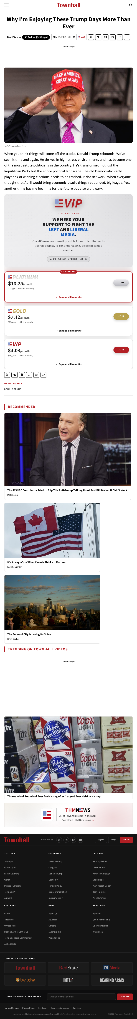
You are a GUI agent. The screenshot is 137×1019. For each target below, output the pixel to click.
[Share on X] (91, 37)
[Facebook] (73, 840)
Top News (8, 861)
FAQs (113, 839)
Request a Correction (60, 1008)
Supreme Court (56, 898)
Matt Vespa (14, 37)
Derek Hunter (99, 867)
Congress (53, 867)
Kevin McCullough (101, 873)
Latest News (10, 867)
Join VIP (126, 839)
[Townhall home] (16, 839)
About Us (53, 913)
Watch (7, 879)
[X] (59, 840)
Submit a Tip (55, 931)
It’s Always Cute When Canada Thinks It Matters (36, 562)
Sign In (101, 839)
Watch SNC (98, 931)
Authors (8, 898)
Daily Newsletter (100, 925)
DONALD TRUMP (12, 389)
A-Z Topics (55, 853)
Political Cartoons (12, 885)
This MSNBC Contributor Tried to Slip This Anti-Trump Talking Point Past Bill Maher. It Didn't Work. (67, 490)
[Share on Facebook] (105, 37)
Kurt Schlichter (14, 567)
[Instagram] (66, 840)
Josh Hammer (99, 892)
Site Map (77, 1008)
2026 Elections (55, 861)
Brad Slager (98, 879)
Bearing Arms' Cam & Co (16, 931)
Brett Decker (13, 639)
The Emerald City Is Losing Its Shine (29, 634)
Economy (53, 879)
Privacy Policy (28, 1008)
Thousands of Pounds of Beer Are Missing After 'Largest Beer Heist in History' (54, 796)
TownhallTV (10, 892)
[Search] (130, 5)
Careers (52, 925)
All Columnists (99, 898)
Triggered (9, 919)
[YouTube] (80, 840)
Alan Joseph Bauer (102, 885)
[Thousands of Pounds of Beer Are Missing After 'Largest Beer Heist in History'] (68, 755)
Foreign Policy (55, 885)
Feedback (42, 1008)
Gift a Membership (101, 919)
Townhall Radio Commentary (18, 938)
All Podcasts (10, 944)
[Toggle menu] (6, 5)
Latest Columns (11, 873)
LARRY (7, 913)
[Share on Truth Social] (98, 37)
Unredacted (10, 925)
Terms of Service (11, 1008)
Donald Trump (55, 873)
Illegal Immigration (58, 892)
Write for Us (54, 938)
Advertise (53, 919)
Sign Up (125, 996)
